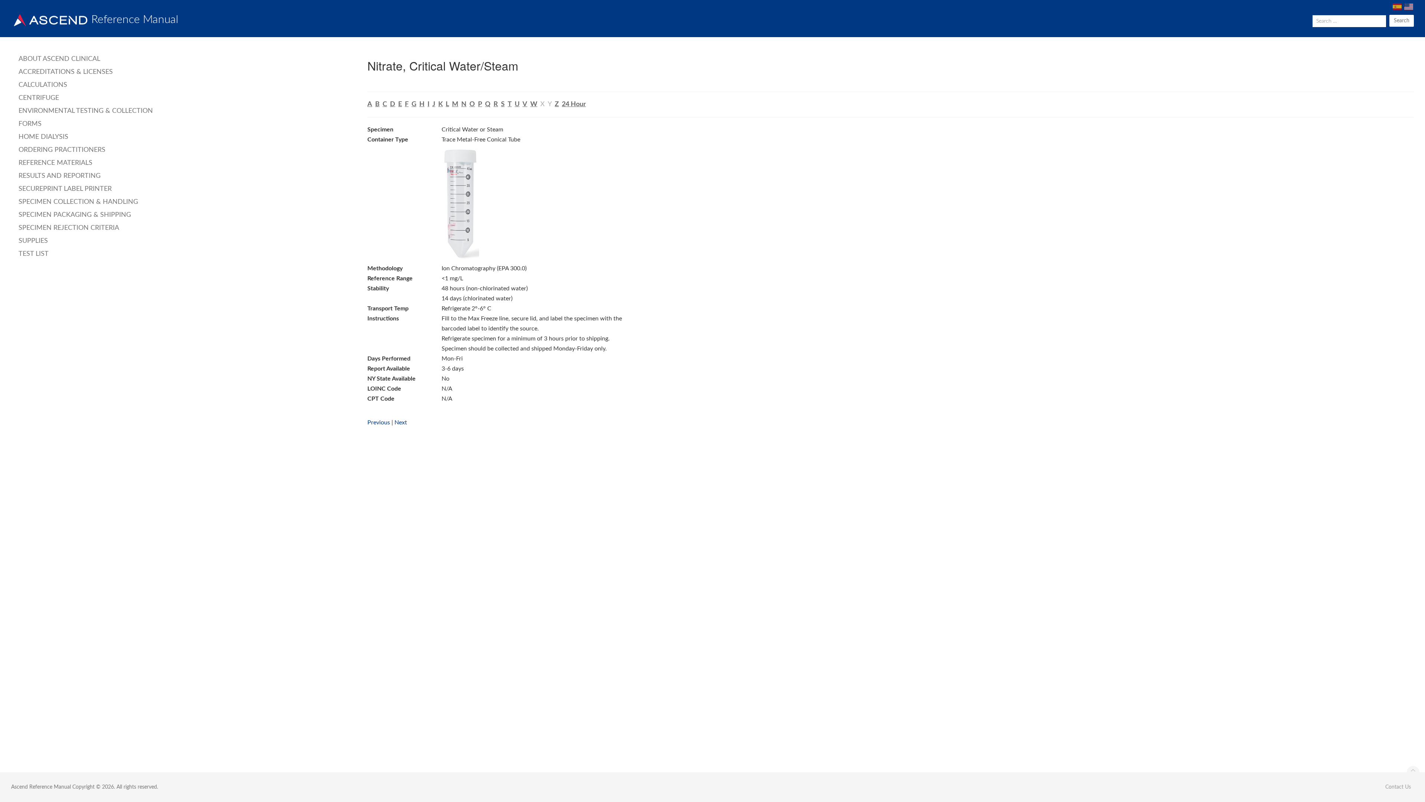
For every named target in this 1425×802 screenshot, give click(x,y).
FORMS (30, 124)
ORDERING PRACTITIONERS (62, 150)
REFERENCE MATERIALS (55, 163)
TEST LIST (34, 254)
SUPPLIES (33, 241)
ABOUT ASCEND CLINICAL (59, 59)
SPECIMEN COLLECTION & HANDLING (78, 202)
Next (400, 423)
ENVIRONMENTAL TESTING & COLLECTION (86, 111)
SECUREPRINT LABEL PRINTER (65, 189)
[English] (1408, 6)
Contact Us (1398, 787)
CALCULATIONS (43, 85)
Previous (378, 423)
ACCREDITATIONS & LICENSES (66, 72)
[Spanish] (1396, 6)
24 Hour (574, 104)
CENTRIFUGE (39, 98)
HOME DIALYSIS (43, 137)
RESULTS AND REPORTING (60, 176)
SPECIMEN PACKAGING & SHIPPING (75, 215)
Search (1401, 20)
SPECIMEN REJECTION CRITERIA (69, 228)
